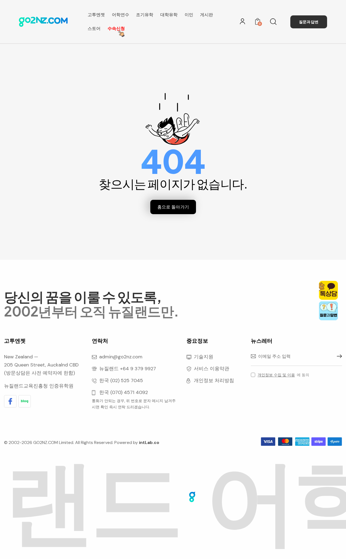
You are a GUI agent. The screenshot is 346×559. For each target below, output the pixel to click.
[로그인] (242, 21)
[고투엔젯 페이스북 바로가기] (10, 401)
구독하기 (338, 356)
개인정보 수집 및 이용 (276, 375)
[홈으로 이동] (43, 22)
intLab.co (149, 442)
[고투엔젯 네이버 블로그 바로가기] (24, 401)
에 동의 (283, 374)
